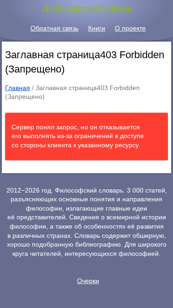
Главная (17, 87)
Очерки (88, 280)
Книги (96, 28)
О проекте (130, 28)
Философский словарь (87, 8)
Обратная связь (54, 28)
